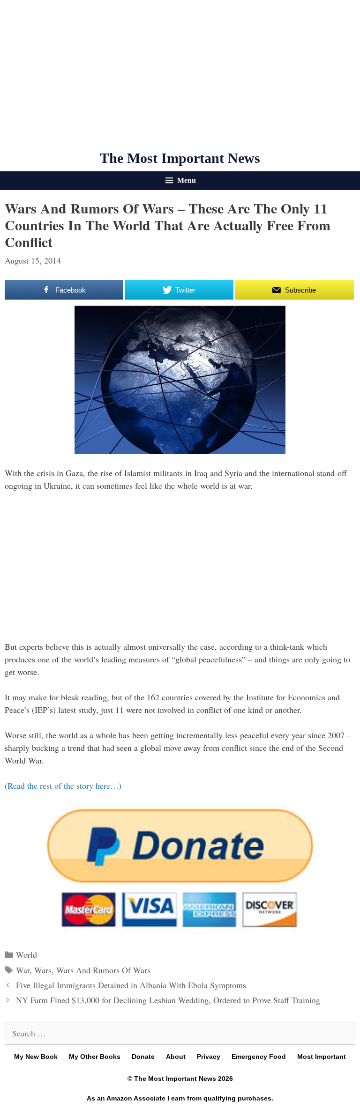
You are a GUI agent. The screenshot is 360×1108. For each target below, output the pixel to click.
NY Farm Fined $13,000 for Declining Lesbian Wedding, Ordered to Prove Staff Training (168, 999)
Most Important (321, 1056)
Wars (43, 970)
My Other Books (94, 1056)
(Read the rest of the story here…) (63, 785)
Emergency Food (259, 1056)
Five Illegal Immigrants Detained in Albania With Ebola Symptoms (131, 985)
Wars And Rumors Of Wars (103, 970)
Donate (143, 1056)
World (26, 954)
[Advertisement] (180, 74)
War (23, 970)
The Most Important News (180, 158)
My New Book (36, 1056)
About (176, 1056)
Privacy (208, 1056)
